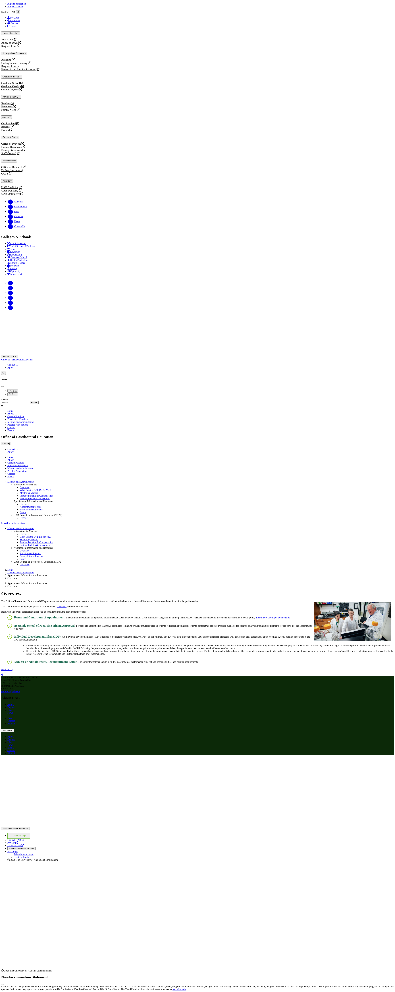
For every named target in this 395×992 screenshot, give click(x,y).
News (10, 712)
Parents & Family (10, 97)
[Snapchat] (10, 302)
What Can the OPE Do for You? (35, 490)
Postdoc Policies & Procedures (35, 498)
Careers (11, 721)
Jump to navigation (16, 3)
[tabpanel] (197, 401)
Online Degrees (10, 89)
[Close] (18, 12)
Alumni (5, 117)
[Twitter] (10, 288)
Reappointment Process (31, 509)
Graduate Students (11, 77)
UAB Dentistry (9, 190)
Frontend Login (21, 857)
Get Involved (8, 123)
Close (5, 444)
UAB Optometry (10, 193)
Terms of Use (15, 845)
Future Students (9, 33)
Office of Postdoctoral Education (17, 359)
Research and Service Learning (18, 69)
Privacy (12, 842)
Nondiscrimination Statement (15, 829)
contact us (62, 606)
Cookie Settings (19, 835)
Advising (6, 59)
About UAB (7, 731)
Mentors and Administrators (20, 481)
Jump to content (15, 6)
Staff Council (8, 153)
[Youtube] (10, 297)
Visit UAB (7, 39)
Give (9, 710)
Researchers (8, 161)
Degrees (11, 707)
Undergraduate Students (13, 53)
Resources (7, 106)
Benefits (5, 126)
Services (6, 103)
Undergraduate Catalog (14, 63)
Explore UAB (8, 357)
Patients (6, 181)
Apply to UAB (9, 42)
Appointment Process (30, 506)
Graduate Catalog (11, 86)
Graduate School (10, 83)
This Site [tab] (13, 391)
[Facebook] (10, 283)
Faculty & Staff (9, 137)
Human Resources (11, 147)
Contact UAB (15, 840)
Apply (10, 367)
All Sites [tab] (12, 394)
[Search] (3, 373)
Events (5, 130)
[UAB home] (197, 353)
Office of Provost (11, 143)
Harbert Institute (10, 170)
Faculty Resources (11, 150)
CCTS (5, 173)
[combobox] (15, 402)
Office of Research (11, 167)
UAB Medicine (9, 187)
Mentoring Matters (29, 493)
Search (4, 399)
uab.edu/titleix (179, 989)
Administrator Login (23, 854)
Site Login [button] (12, 851)
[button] (197, 523)
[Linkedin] (10, 307)
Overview (24, 487)
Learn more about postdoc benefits (273, 617)
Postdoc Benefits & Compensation (36, 495)
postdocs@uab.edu (10, 691)
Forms (23, 512)
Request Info (8, 46)
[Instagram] (10, 292)
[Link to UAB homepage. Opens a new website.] (28, 762)
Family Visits (8, 109)
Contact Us (12, 365)
